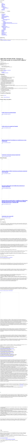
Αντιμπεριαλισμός (4, 29)
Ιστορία (3, 20)
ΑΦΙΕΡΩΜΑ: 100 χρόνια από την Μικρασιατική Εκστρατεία (10, 23)
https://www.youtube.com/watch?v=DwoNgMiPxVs (6, 257)
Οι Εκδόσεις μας (2, 39)
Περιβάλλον (3, 30)
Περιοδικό (5, 15)
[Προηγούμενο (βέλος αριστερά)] (0, 442)
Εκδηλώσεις (3, 9)
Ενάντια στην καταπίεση (6, 26)
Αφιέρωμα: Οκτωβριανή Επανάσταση (7, 22)
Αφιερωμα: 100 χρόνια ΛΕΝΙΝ (5, 16)
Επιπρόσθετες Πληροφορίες (5, 72)
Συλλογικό (5, 95)
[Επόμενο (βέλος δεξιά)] (1, 442)
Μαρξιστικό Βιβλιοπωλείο (7, 97)
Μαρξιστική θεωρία (4, 17)
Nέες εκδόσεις (3, 14)
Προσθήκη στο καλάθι (7, 142)
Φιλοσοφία (3, 31)
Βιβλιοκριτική (3, 4)
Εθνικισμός (4, 28)
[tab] (15, 72)
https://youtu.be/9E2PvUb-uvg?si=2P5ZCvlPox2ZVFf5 (6, 356)
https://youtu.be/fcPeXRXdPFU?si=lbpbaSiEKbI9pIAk (6, 351)
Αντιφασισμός (9, 40)
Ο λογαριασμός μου (4, 7)
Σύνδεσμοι (3, 6)
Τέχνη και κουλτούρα (4, 32)
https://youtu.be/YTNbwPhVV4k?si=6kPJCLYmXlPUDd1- (7, 348)
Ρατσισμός (4, 27)
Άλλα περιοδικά (4, 34)
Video (2, 5)
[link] (21, 384)
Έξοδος (4, 8)
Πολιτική (3, 18)
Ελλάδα (4, 21)
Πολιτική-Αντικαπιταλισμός (6, 19)
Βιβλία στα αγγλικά (4, 33)
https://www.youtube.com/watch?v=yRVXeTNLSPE (6, 290)
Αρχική (2, 3)
